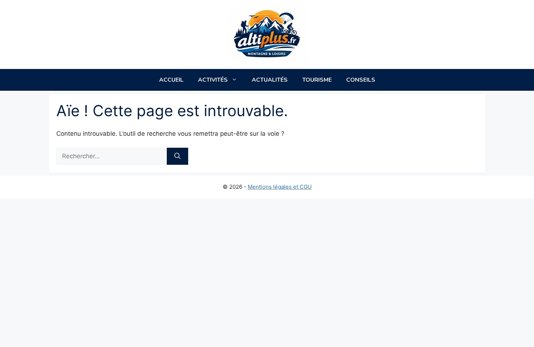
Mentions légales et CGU (280, 186)
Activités (213, 80)
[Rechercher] (177, 156)
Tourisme (317, 80)
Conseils (360, 80)
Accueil (171, 80)
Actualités (270, 80)
